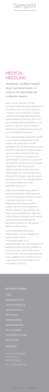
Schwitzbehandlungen (16, 335)
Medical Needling (14, 320)
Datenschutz (18, 388)
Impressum (33, 388)
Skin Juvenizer (12, 340)
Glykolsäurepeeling (14, 325)
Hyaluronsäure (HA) (15, 300)
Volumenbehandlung (15, 305)
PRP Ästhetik (12, 315)
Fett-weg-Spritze (14, 330)
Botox (8, 295)
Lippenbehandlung (14, 310)
